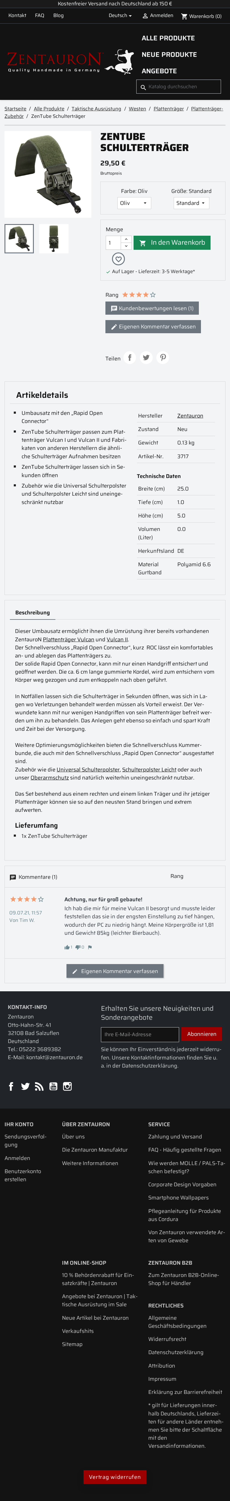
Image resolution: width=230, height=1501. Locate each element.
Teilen (129, 357)
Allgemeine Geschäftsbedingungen (177, 1321)
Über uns (73, 1136)
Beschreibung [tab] (32, 612)
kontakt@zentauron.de (54, 1057)
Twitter (25, 1086)
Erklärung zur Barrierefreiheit (185, 1392)
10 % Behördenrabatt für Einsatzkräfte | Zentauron (98, 1279)
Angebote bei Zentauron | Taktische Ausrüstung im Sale (100, 1300)
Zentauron (190, 415)
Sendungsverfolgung (25, 1140)
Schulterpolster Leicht (149, 769)
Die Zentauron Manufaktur (95, 1149)
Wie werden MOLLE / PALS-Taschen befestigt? (187, 1167)
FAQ (39, 15)
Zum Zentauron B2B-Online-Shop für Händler (183, 1279)
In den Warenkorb (172, 242)
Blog (58, 15)
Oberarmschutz (50, 777)
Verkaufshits (78, 1331)
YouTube (53, 1086)
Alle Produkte (168, 38)
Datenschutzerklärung (176, 1352)
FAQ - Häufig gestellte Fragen (184, 1149)
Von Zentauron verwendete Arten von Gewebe (186, 1236)
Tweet (146, 357)
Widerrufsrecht (167, 1339)
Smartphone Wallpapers (178, 1197)
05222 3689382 (40, 1049)
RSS (39, 1086)
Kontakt (17, 15)
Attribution (161, 1365)
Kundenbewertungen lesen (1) (156, 308)
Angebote (159, 71)
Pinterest (162, 357)
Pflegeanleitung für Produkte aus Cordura (184, 1215)
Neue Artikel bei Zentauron (95, 1317)
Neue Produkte (169, 54)
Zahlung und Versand (175, 1136)
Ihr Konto (19, 1124)
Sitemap (72, 1344)
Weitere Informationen (90, 1163)
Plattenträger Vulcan (68, 639)
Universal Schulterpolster (88, 769)
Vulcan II (117, 639)
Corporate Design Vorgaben (182, 1184)
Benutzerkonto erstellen (22, 1175)
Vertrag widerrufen (115, 1477)
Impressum (162, 1378)
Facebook (11, 1086)
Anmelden (17, 1158)
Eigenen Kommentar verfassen (157, 326)
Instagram (67, 1086)
